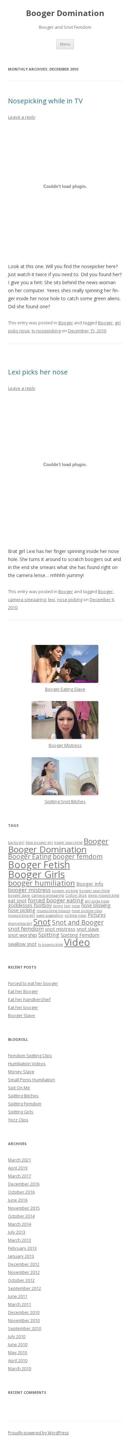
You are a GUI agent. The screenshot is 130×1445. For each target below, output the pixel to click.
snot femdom (26, 928)
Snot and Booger (78, 922)
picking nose (75, 915)
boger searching (68, 842)
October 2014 (21, 1216)
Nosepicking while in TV (45, 100)
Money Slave (21, 1072)
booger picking (65, 890)
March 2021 (19, 1160)
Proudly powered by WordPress (38, 1433)
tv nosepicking (46, 331)
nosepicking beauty (53, 910)
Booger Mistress (65, 745)
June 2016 (17, 1200)
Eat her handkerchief (29, 999)
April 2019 (17, 1168)
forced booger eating (56, 900)
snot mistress (60, 929)
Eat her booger (23, 1007)
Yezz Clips (18, 1120)
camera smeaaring (27, 599)
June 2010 (17, 1344)
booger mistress (29, 890)
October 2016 (21, 1192)
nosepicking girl (21, 915)
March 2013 (19, 1240)
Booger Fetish (39, 864)
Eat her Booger (23, 991)
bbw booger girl (39, 842)
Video (77, 942)
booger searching (94, 890)
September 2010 (24, 1328)
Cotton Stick (76, 895)
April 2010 (17, 1360)
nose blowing (96, 905)
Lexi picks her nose (38, 371)
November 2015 (24, 1208)
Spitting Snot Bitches (65, 801)
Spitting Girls (20, 1112)
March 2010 (19, 1368)
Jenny (58, 905)
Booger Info (89, 884)
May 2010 (17, 1352)
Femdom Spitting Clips (30, 1055)
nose (76, 905)
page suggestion (49, 915)
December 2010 (23, 1312)
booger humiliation (41, 883)
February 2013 (22, 1248)
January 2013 (21, 1256)
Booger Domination (65, 13)
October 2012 (21, 1280)
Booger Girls (36, 874)
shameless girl (20, 923)
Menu (65, 43)
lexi (51, 599)
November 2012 (24, 1272)
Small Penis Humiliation (31, 1080)
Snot (42, 921)
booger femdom (78, 856)
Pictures (97, 915)
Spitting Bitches (23, 1096)
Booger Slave (21, 1015)
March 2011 (19, 1304)
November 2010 (24, 1320)
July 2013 (16, 1232)
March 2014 (19, 1224)
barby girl (16, 842)
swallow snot (22, 944)
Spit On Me (19, 1088)
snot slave (88, 929)
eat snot (17, 900)
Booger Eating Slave (65, 689)
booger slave (19, 895)
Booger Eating (29, 856)
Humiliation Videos (27, 1064)
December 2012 (23, 1264)
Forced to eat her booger (33, 983)
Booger (65, 323)
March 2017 (19, 1176)
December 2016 (23, 1184)
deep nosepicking (103, 895)
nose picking (69, 599)
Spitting (48, 934)
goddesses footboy (30, 905)
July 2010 (16, 1336)
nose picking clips (87, 910)
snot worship (22, 935)
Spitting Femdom (80, 935)
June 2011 (17, 1296)
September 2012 (24, 1288)
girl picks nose (97, 901)
